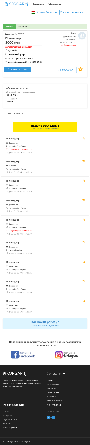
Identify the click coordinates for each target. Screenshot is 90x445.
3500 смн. (12, 166)
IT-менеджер (12, 138)
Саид (73, 33)
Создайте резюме (48, 12)
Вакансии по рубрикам (54, 400)
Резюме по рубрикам (10, 428)
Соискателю (39, 4)
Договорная (13, 143)
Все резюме (7, 424)
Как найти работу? (53, 384)
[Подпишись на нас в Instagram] (49, 417)
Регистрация (51, 388)
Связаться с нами (53, 412)
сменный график (15, 250)
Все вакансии (51, 396)
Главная (49, 380)
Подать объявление (73, 12)
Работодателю (54, 4)
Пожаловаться (69, 45)
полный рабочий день (17, 146)
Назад (10, 27)
